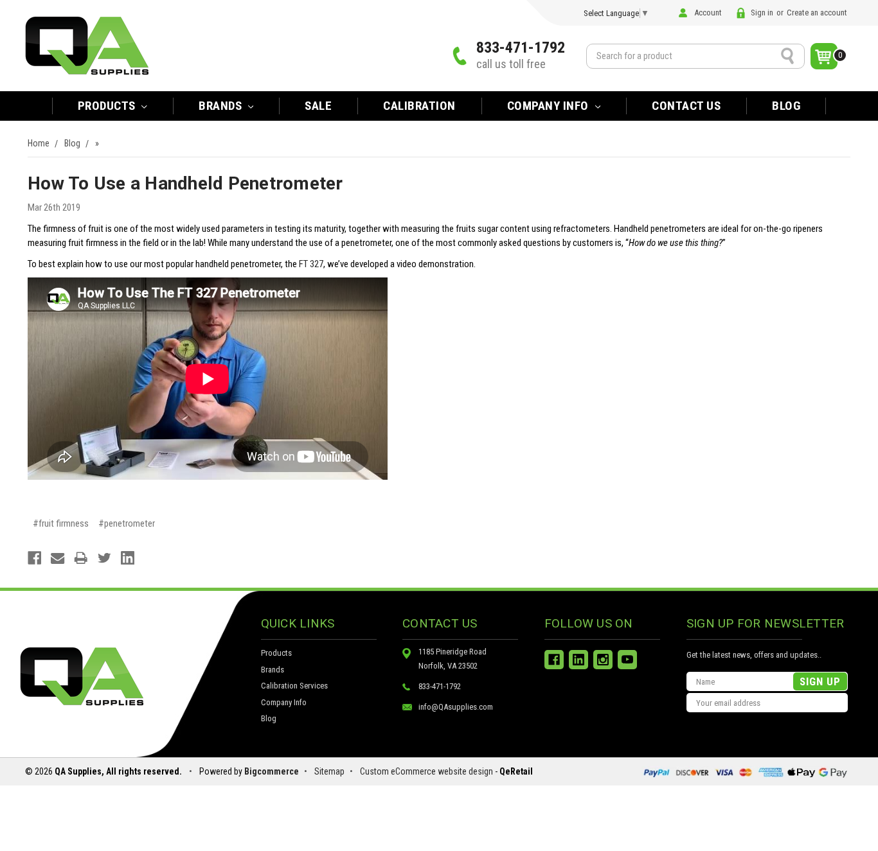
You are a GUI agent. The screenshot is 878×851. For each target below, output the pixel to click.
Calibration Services (294, 685)
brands (222, 105)
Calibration (419, 105)
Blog (786, 105)
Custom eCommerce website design (426, 771)
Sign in (762, 12)
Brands (272, 669)
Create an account (817, 12)
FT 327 (311, 264)
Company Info (549, 105)
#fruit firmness (61, 523)
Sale (318, 105)
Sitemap (329, 771)
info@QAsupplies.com (455, 707)
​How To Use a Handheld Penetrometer (185, 183)
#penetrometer (126, 523)
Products (108, 105)
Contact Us (686, 105)
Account (708, 12)
